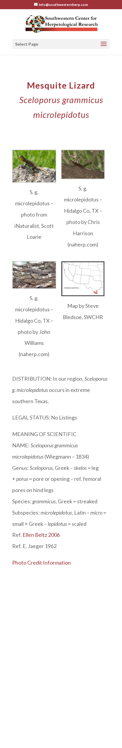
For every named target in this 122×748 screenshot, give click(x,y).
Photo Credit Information (41, 562)
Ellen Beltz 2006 (41, 534)
